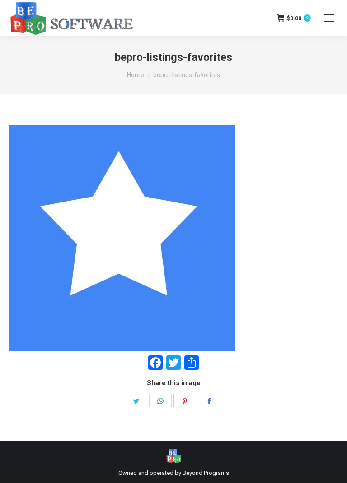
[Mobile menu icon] (329, 18)
